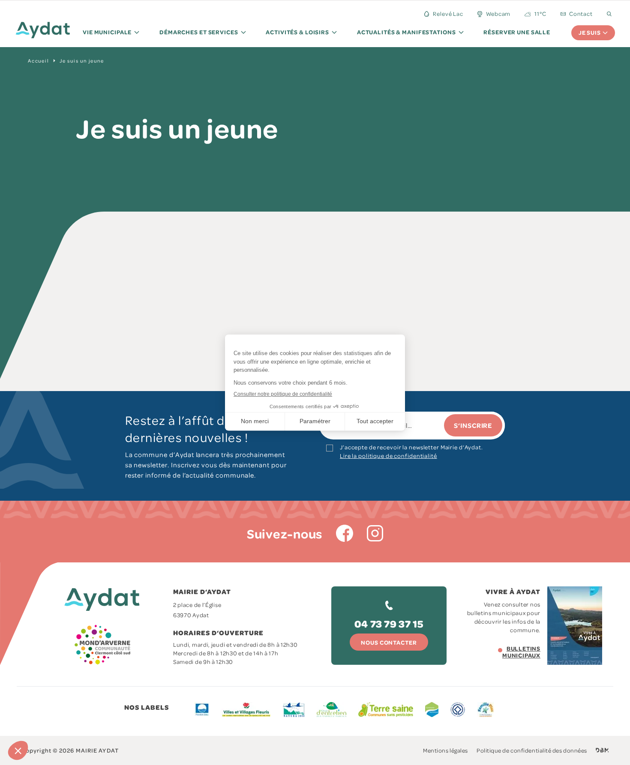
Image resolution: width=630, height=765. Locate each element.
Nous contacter (389, 642)
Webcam (498, 13)
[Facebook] (344, 533)
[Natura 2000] (294, 709)
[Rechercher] (609, 14)
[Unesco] (457, 709)
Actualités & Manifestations (406, 32)
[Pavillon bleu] (202, 709)
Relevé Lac (448, 13)
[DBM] (602, 750)
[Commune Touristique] (431, 709)
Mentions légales (445, 750)
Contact (581, 13)
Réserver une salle (516, 32)
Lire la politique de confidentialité (388, 455)
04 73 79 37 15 (388, 623)
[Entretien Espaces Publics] (331, 709)
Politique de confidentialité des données (532, 750)
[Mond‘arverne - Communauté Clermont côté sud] (103, 644)
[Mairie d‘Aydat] (42, 32)
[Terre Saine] (385, 709)
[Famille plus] (485, 709)
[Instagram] (375, 533)
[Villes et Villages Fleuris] (246, 709)
